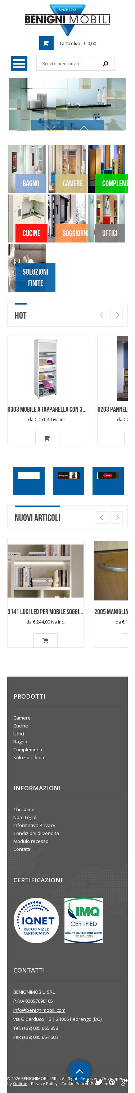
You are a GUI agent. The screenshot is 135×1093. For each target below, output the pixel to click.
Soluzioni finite (35, 277)
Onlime (20, 1083)
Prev (102, 315)
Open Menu (19, 63)
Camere (22, 718)
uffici (109, 233)
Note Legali (25, 817)
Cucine (20, 726)
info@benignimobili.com (39, 1010)
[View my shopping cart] (46, 43)
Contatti (21, 849)
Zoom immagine (44, 373)
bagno (31, 183)
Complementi (27, 749)
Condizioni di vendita (36, 833)
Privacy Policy (44, 1083)
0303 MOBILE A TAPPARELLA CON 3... (47, 409)
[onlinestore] (67, 20)
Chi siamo (24, 809)
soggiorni (76, 233)
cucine (31, 233)
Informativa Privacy (34, 825)
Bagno (20, 741)
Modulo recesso (31, 841)
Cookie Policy (74, 1083)
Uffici (18, 733)
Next (117, 315)
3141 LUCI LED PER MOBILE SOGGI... (46, 612)
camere (72, 183)
